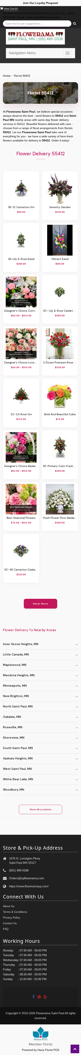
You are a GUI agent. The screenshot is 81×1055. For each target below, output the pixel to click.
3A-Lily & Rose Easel (21, 259)
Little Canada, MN (16, 654)
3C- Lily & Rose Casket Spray (60, 310)
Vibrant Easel (60, 259)
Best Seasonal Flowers (21, 518)
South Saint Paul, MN (18, 748)
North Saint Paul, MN (18, 706)
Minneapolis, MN (15, 686)
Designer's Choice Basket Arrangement (21, 466)
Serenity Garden (60, 207)
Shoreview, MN (13, 738)
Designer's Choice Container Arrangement (21, 310)
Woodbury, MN (13, 790)
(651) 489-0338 (19, 870)
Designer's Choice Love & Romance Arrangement (21, 362)
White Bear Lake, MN (18, 779)
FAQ (5, 928)
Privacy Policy (11, 917)
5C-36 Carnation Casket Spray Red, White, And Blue (21, 569)
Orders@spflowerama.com (26, 878)
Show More (40, 603)
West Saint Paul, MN (17, 769)
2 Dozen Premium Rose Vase (60, 362)
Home (6, 75)
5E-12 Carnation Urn (21, 207)
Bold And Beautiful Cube (60, 414)
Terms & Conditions (15, 911)
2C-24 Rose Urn (21, 414)
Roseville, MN (12, 727)
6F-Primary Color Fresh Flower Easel (60, 466)
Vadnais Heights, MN (18, 758)
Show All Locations (41, 809)
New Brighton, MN (16, 696)
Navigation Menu (22, 53)
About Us (8, 906)
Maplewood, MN (14, 665)
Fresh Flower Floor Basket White (60, 518)
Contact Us (10, 923)
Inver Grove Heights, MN (20, 644)
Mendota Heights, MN (19, 675)
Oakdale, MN (12, 717)
